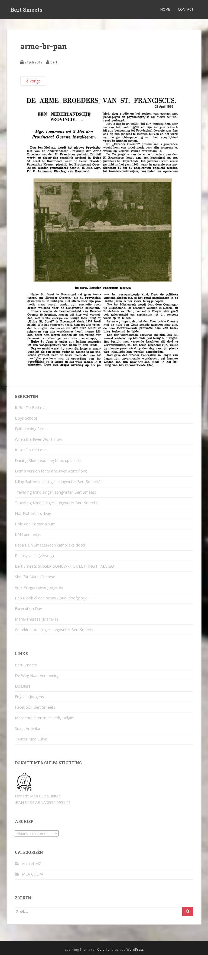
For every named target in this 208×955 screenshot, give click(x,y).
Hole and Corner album (35, 523)
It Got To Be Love (31, 407)
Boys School (26, 418)
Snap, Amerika (27, 728)
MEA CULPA (32, 874)
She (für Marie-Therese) (36, 576)
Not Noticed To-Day (33, 513)
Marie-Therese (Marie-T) (36, 619)
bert (53, 62)
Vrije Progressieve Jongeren (39, 587)
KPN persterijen (29, 534)
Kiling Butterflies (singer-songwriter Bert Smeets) (57, 481)
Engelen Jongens (29, 696)
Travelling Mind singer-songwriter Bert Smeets (55, 492)
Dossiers (22, 686)
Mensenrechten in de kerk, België (44, 717)
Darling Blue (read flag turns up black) (48, 460)
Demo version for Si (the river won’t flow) (51, 471)
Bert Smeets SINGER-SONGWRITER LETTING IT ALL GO (64, 566)
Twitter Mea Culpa (31, 739)
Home (165, 9)
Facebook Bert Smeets (35, 707)
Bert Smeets (27, 9)
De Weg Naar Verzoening (37, 675)
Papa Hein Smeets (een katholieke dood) (50, 545)
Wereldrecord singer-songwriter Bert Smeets (54, 629)
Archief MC (31, 863)
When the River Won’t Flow (38, 439)
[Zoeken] (187, 911)
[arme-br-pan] (104, 232)
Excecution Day (28, 608)
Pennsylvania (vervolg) (34, 555)
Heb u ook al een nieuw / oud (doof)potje (51, 598)
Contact (185, 9)
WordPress (135, 949)
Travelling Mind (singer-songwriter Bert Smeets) (57, 502)
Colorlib (103, 949)
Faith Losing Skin (29, 428)
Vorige (34, 81)
